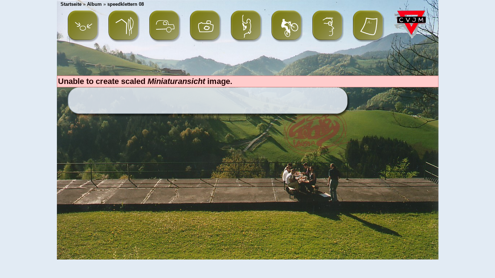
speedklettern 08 (125, 4)
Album (94, 4)
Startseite (71, 4)
